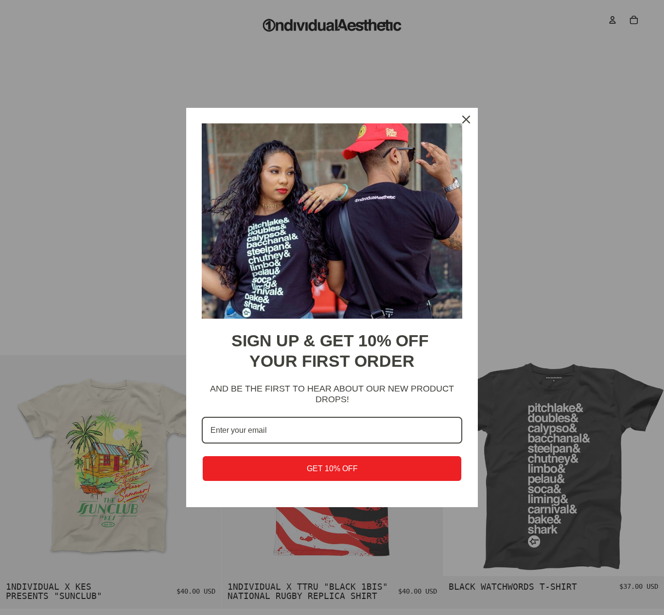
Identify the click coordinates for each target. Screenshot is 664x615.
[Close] (466, 119)
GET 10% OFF (332, 468)
